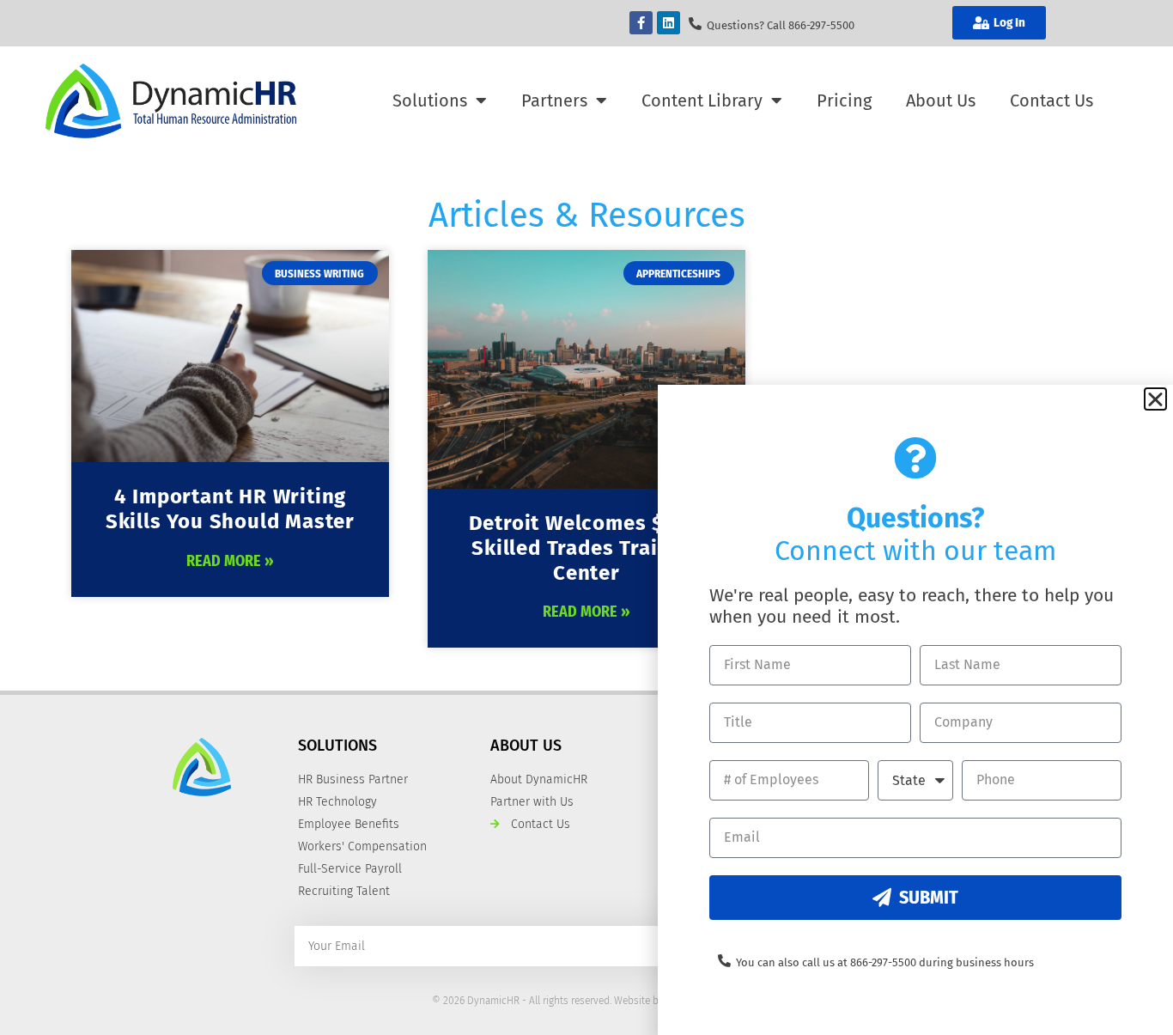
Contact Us (1051, 100)
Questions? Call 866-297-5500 (780, 25)
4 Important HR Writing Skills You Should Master (230, 508)
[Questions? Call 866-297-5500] (695, 23)
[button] (1155, 399)
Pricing (844, 100)
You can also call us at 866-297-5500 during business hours (885, 962)
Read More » (230, 560)
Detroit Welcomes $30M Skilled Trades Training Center (587, 548)
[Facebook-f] (641, 22)
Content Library (702, 100)
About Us (940, 100)
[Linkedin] (668, 22)
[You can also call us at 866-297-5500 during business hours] (724, 960)
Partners (554, 100)
